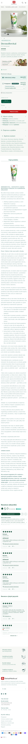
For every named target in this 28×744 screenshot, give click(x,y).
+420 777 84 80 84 (5, 704)
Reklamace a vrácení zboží (7, 722)
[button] (1, 2)
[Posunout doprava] (4, 38)
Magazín (3, 726)
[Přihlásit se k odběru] (25, 688)
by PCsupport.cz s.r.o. (16, 730)
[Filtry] (22, 514)
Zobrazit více (13, 635)
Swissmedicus (8, 730)
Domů (2, 7)
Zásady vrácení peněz (6, 721)
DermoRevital (22, 7)
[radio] (14, 77)
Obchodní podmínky (6, 724)
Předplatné (3, 717)
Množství (3, 105)
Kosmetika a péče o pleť (11, 7)
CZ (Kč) (3, 737)
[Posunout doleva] (1, 38)
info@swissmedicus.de (6, 702)
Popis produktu (13, 160)
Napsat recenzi (10, 514)
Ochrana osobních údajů (7, 719)
